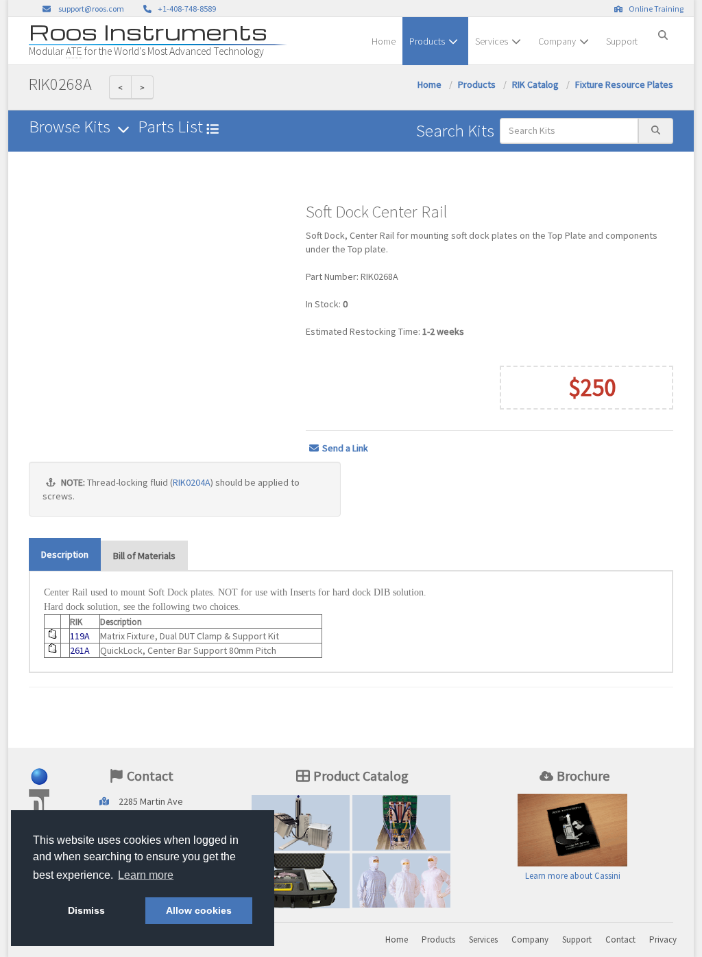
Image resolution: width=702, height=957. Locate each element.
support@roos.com (91, 8)
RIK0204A (191, 482)
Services (491, 41)
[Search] (662, 29)
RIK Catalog (535, 84)
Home (384, 41)
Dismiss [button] (86, 910)
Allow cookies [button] (199, 910)
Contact (620, 939)
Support (622, 41)
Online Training (654, 8)
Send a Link (345, 448)
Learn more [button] (145, 875)
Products (427, 41)
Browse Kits (71, 126)
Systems (300, 825)
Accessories (301, 884)
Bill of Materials (144, 556)
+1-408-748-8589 (185, 8)
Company (557, 41)
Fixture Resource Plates (624, 84)
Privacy (663, 939)
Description (64, 554)
